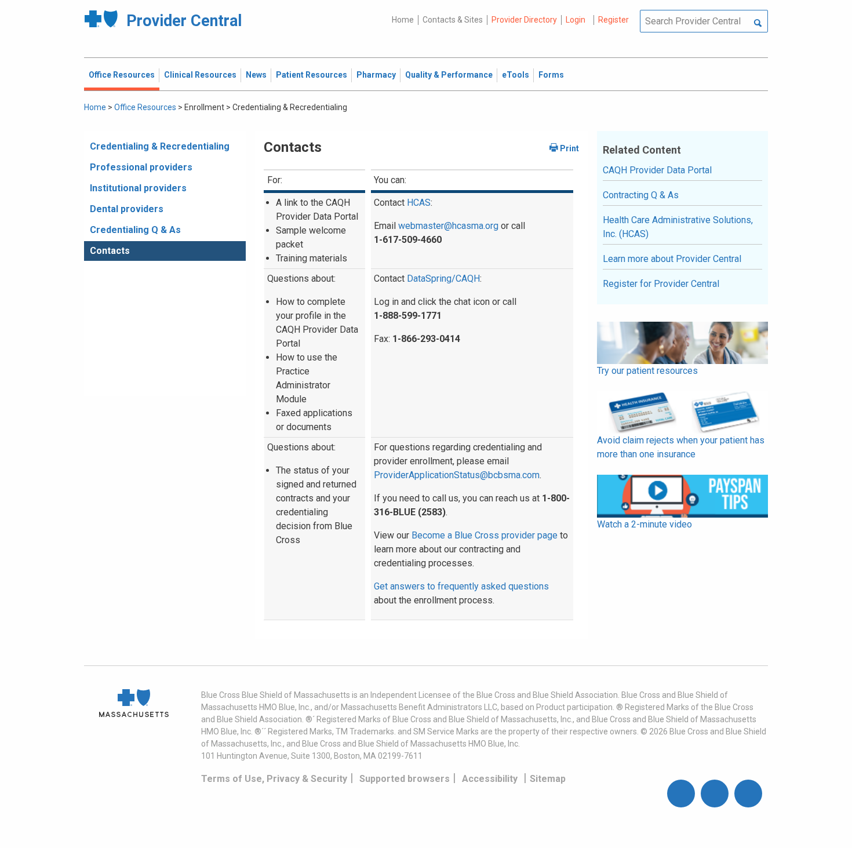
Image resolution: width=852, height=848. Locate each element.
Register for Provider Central (661, 283)
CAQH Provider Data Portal (657, 170)
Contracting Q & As (641, 195)
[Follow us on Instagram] (715, 793)
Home (403, 19)
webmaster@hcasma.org (448, 225)
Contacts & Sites (453, 19)
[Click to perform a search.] (758, 24)
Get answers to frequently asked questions (461, 586)
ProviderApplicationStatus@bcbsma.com (457, 475)
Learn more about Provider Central (672, 258)
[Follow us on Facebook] (681, 793)
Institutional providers (138, 188)
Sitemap (548, 778)
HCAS (419, 202)
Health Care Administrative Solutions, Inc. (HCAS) (678, 226)
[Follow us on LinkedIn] (748, 793)
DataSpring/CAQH (443, 278)
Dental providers (126, 208)
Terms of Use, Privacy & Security (274, 778)
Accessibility (490, 778)
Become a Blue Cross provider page (485, 535)
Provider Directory (524, 19)
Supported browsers (404, 778)
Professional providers (141, 167)
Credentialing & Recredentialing (160, 146)
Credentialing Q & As (135, 229)
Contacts (110, 250)
